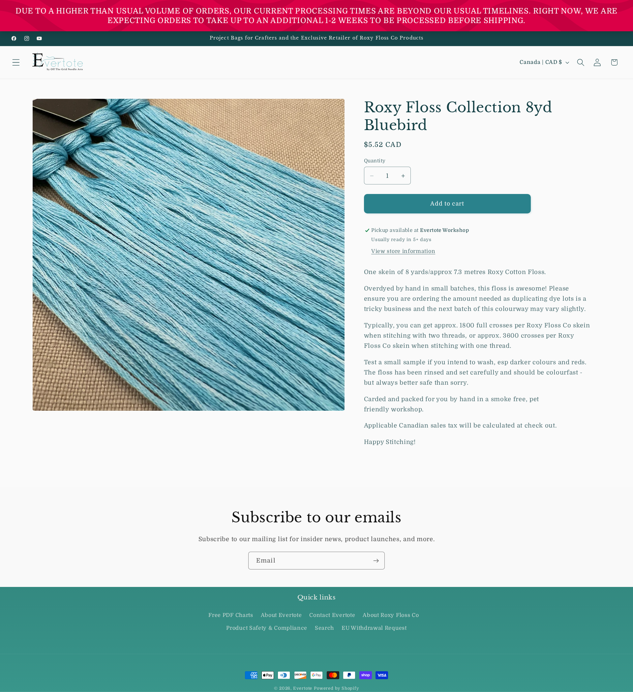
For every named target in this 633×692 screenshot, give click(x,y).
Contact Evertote (332, 616)
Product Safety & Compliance (266, 628)
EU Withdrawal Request (374, 628)
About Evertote (281, 616)
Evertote (302, 688)
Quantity (375, 161)
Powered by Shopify (336, 688)
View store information (403, 252)
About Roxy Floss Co (391, 616)
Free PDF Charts (230, 616)
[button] (16, 62)
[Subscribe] (376, 560)
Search (324, 628)
